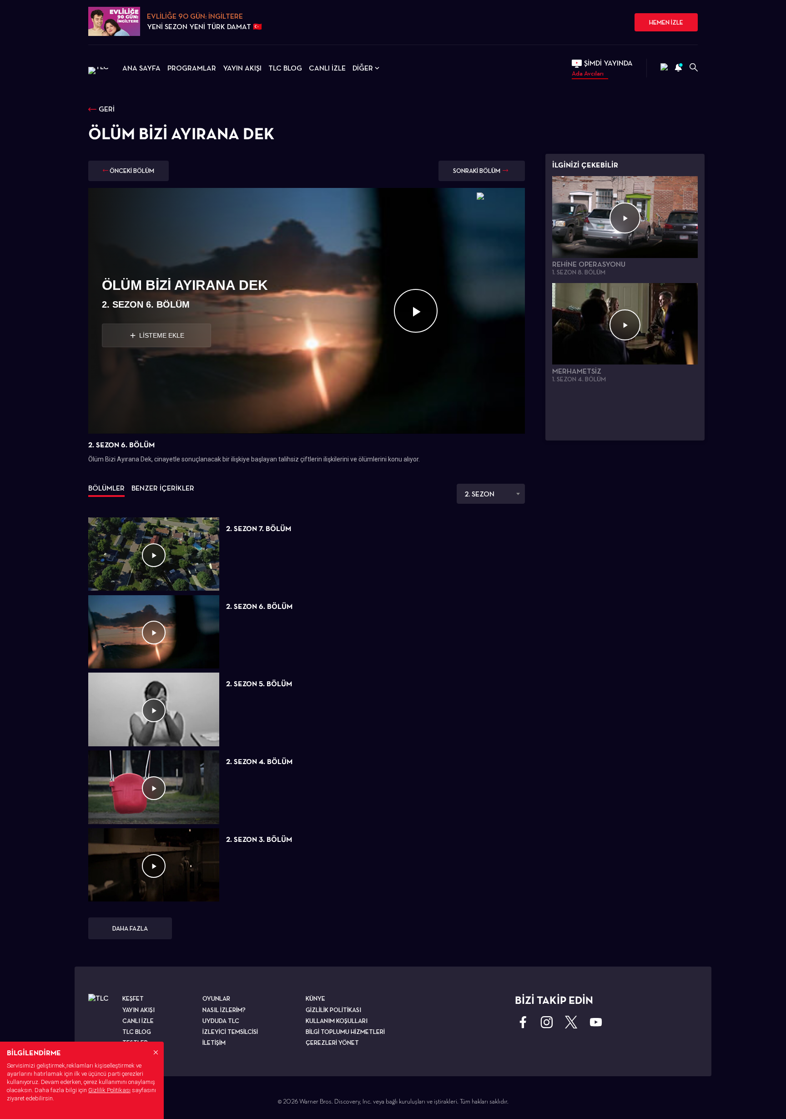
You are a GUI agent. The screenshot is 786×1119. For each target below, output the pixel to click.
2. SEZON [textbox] (479, 494)
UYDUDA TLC (220, 1020)
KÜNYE (315, 998)
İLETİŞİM (214, 1042)
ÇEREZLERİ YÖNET (332, 1042)
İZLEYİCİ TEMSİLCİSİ (230, 1031)
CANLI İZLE (327, 68)
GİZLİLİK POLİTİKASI (333, 1009)
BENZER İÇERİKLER (162, 488)
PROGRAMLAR (191, 68)
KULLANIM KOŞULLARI (337, 1020)
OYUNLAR (216, 998)
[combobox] (491, 494)
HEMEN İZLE (666, 22)
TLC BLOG (285, 68)
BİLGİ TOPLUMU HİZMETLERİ (345, 1031)
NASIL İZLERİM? (224, 1009)
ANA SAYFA (141, 68)
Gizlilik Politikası (109, 1090)
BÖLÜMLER (106, 488)
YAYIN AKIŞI (242, 68)
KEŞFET (133, 998)
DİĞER (363, 68)
